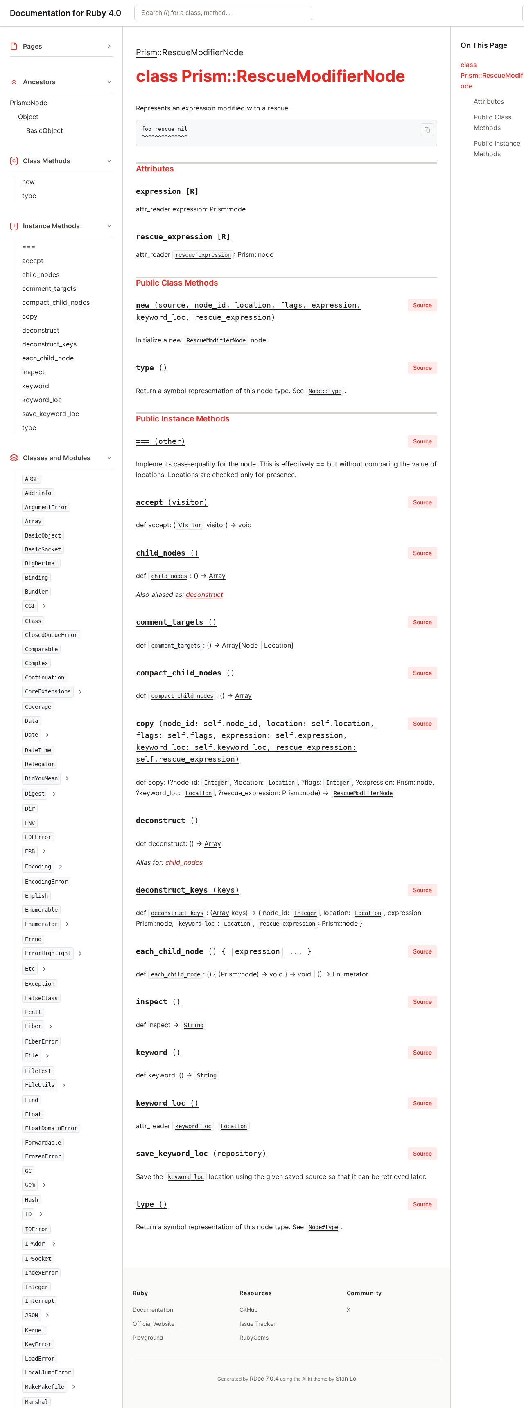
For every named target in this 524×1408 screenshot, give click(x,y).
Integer (36, 1287)
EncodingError (46, 881)
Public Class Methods (177, 283)
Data (31, 720)
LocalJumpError (48, 1372)
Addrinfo (38, 493)
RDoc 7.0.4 (264, 1378)
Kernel (35, 1330)
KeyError (38, 1344)
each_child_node (48, 358)
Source (422, 304)
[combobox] (223, 13)
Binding (36, 577)
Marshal (36, 1402)
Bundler (36, 591)
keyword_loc (42, 400)
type (29, 195)
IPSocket (38, 1258)
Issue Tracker (257, 1323)
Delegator (39, 764)
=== (29, 247)
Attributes (155, 168)
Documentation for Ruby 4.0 (65, 13)
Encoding (38, 866)
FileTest (38, 1071)
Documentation (153, 1309)
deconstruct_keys (49, 344)
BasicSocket (43, 549)
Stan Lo (346, 1378)
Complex (36, 663)
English (36, 896)
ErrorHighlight (48, 953)
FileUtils (39, 1085)
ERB (30, 851)
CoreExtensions (48, 691)
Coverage (38, 707)
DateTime (38, 750)
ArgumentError (46, 507)
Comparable (41, 649)
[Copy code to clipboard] (427, 129)
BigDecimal (41, 563)
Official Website (153, 1323)
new (28, 182)
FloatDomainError (51, 1128)
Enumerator (41, 924)
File (31, 1055)
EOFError (38, 837)
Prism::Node (28, 103)
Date (31, 734)
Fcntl (33, 1012)
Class (33, 621)
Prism (146, 52)
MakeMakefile (44, 1386)
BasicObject (44, 130)
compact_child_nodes (56, 302)
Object (28, 116)
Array (33, 521)
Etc (30, 968)
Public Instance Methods (183, 418)
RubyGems (254, 1337)
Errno (33, 939)
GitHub (248, 1309)
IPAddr (35, 1243)
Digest (35, 793)
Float (33, 1114)
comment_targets (49, 288)
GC (28, 1170)
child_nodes (40, 274)
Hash (31, 1200)
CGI (30, 606)
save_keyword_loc (50, 413)
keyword (35, 386)
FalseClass (41, 998)
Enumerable (41, 909)
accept (32, 260)
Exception (39, 984)
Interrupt (39, 1301)
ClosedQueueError (51, 635)
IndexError (41, 1272)
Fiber (33, 1026)
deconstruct (40, 330)
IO (28, 1214)
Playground (148, 1337)
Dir (30, 808)
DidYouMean (41, 778)
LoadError (39, 1358)
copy (30, 316)
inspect (33, 372)
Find (31, 1100)
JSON (31, 1315)
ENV (30, 823)
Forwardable (43, 1142)
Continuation (44, 677)
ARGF (31, 479)
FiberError (41, 1041)
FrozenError (43, 1156)
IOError (36, 1229)
